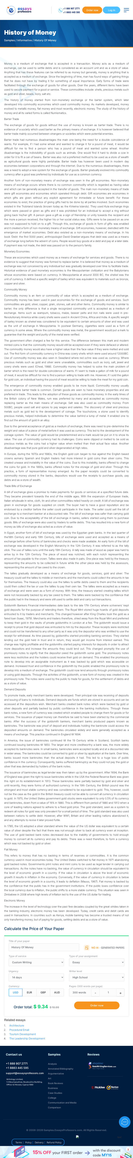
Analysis (52, 1063)
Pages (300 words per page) (86, 986)
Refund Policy (54, 1142)
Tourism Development (22, 1034)
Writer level (75, 971)
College (52, 1097)
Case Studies (55, 1093)
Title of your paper (19, 941)
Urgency (13, 971)
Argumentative (56, 1073)
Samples (9, 40)
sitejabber (97, 1063)
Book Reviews (55, 1083)
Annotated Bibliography (60, 1068)
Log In (111, 10)
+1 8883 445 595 (71, 12)
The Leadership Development (27, 1038)
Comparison (54, 1107)
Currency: (14, 986)
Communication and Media (62, 1102)
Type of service (17, 956)
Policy (28, 1142)
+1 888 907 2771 (71, 8)
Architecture (16, 1025)
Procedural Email (19, 1029)
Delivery (39, 1142)
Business (53, 1088)
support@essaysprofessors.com (25, 1073)
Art (49, 1078)
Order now (92, 10)
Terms (18, 1142)
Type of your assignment (83, 956)
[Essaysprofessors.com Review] (102, 1067)
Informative (24, 40)
